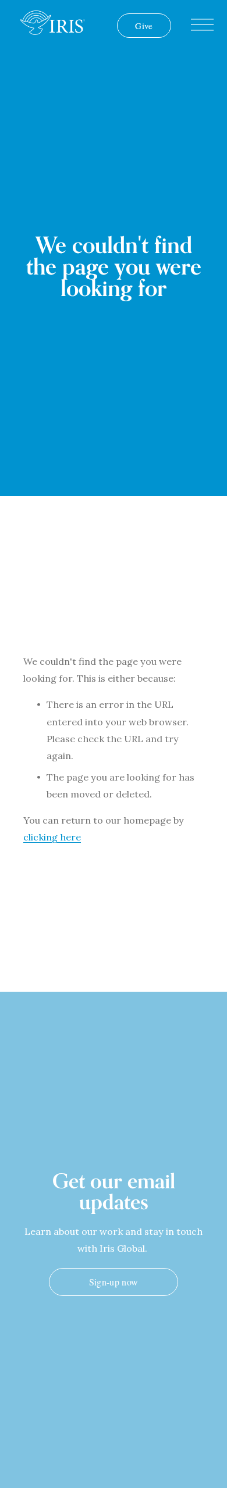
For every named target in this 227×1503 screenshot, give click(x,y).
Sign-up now (114, 1282)
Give (143, 25)
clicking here (52, 837)
